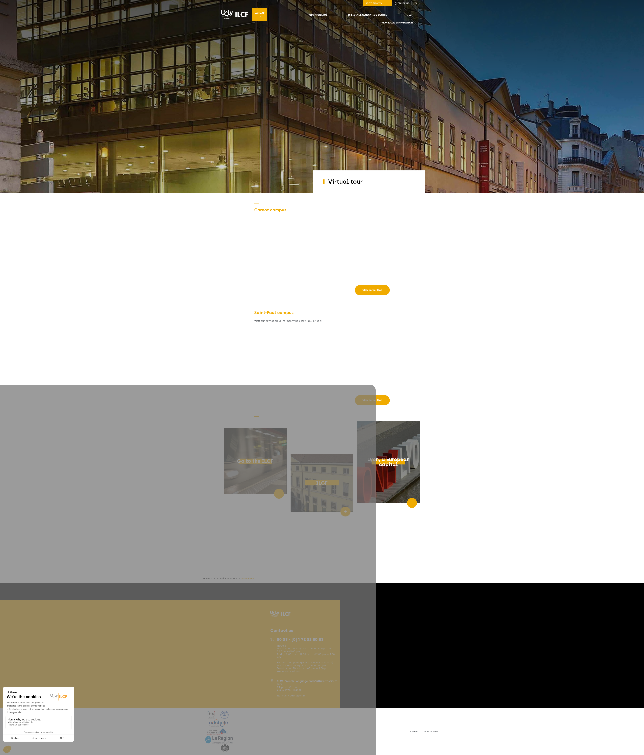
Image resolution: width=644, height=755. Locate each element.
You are (259, 13)
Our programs (318, 14)
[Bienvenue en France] (224, 716)
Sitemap (414, 731)
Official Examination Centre (367, 14)
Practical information (397, 22)
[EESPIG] (225, 750)
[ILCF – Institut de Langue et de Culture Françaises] (234, 14)
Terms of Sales (430, 731)
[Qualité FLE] (211, 716)
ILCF (410, 14)
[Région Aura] (219, 741)
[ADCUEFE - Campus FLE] (218, 725)
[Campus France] (217, 733)
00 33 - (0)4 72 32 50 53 (300, 639)
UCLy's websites (374, 3)
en (416, 3)
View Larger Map (372, 290)
